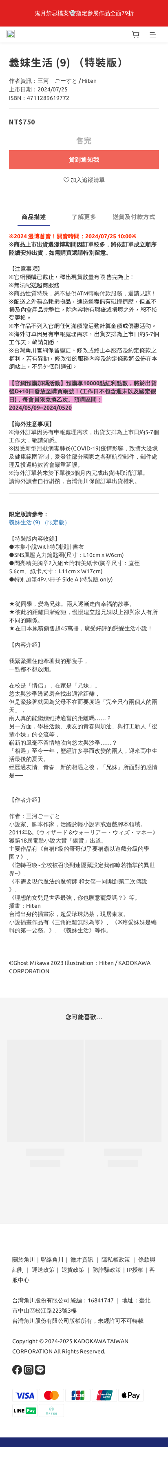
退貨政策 (73, 1269)
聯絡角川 (52, 1259)
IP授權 (135, 1269)
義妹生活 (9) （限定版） (39, 522)
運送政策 (43, 1269)
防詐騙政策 (106, 1269)
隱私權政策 (116, 1259)
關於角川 (23, 1259)
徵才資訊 (82, 1259)
